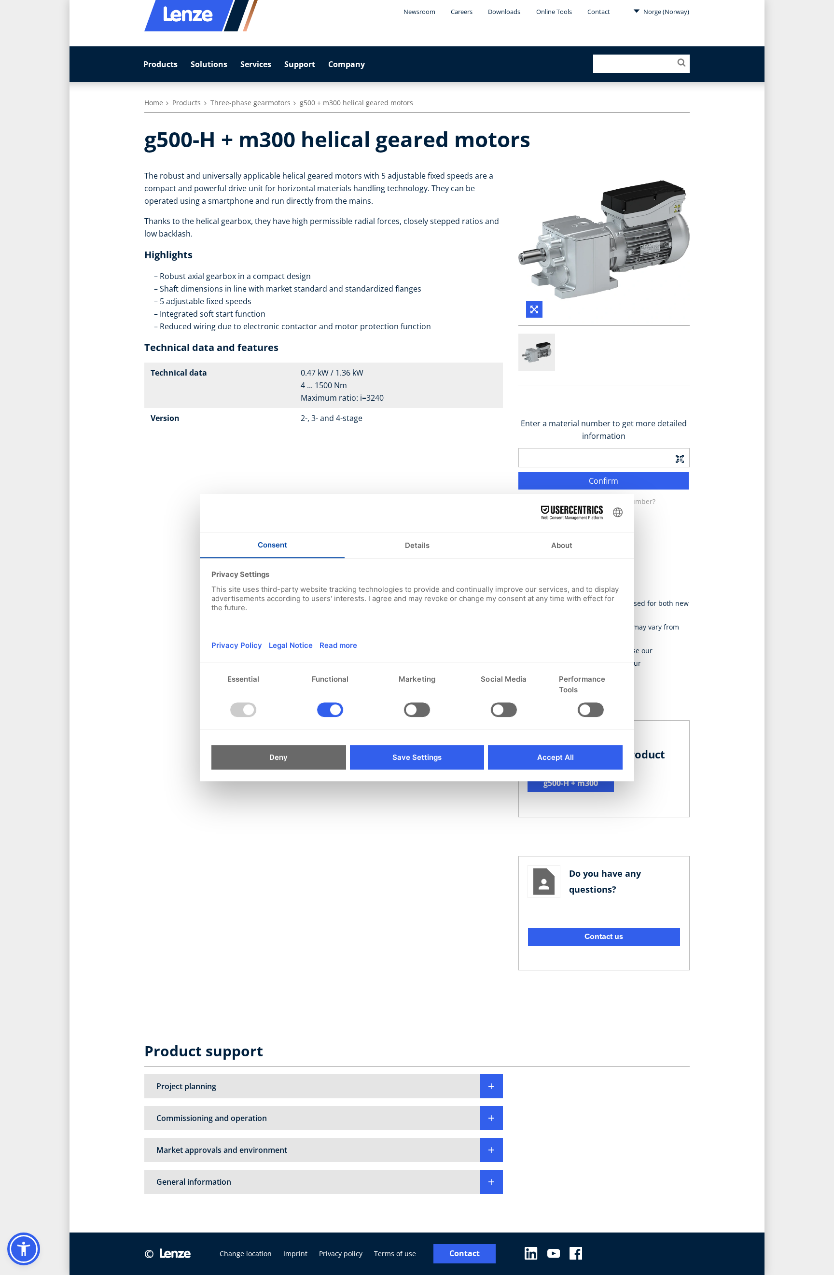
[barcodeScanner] (679, 457)
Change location (246, 1253)
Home (153, 102)
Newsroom (419, 11)
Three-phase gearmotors (250, 102)
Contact (598, 11)
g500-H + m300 (570, 783)
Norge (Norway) (665, 11)
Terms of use (395, 1253)
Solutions (209, 64)
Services (255, 64)
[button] (323, 1086)
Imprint (295, 1253)
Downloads (504, 11)
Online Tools (554, 11)
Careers (462, 11)
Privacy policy (340, 1253)
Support (299, 64)
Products (160, 64)
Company (346, 64)
